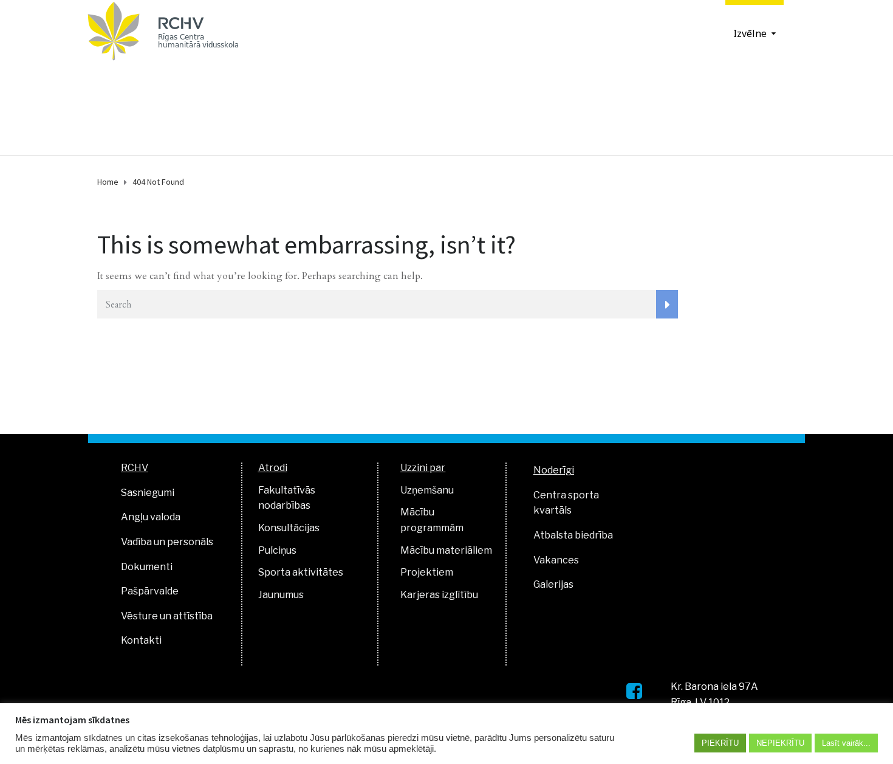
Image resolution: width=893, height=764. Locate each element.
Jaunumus (281, 595)
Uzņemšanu (427, 490)
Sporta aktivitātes (300, 572)
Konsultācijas (289, 528)
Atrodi (272, 467)
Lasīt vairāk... (846, 743)
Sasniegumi (147, 492)
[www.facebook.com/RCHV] (634, 691)
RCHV (134, 467)
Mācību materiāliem (446, 550)
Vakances (556, 560)
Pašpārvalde (150, 591)
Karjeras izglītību (439, 595)
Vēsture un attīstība (167, 616)
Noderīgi (553, 470)
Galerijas (553, 584)
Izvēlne (750, 33)
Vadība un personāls (167, 542)
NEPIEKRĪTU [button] (780, 743)
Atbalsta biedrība (573, 535)
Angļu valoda (150, 517)
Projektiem (426, 572)
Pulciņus (277, 550)
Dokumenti (147, 567)
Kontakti (141, 640)
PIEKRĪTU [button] (720, 743)
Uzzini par (422, 467)
